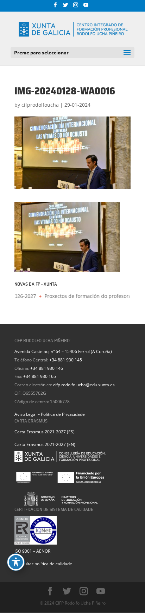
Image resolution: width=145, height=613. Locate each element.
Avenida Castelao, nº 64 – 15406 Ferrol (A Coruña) (63, 351)
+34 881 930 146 (46, 368)
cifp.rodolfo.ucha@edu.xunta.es (84, 385)
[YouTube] (85, 7)
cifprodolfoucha (40, 104)
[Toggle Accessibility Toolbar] (15, 562)
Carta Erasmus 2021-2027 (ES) (44, 432)
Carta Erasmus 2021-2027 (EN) (44, 444)
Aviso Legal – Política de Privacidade (49, 414)
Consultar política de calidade (43, 564)
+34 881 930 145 (65, 360)
